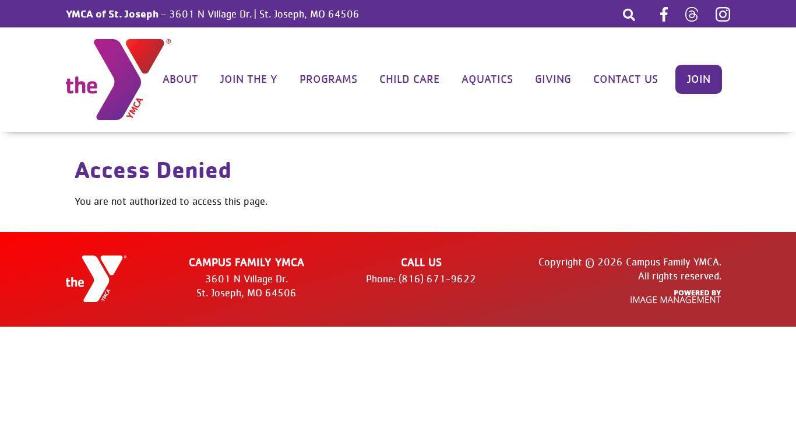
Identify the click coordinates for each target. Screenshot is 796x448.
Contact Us (625, 79)
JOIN (698, 79)
